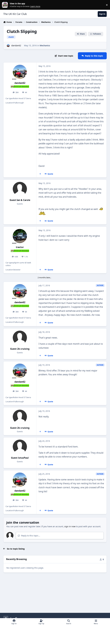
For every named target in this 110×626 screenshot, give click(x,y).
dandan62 (16, 45)
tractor (20, 247)
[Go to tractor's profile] (20, 236)
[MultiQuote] (40, 174)
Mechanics (45, 45)
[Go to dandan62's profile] (8, 45)
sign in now (69, 526)
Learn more (5, 5)
